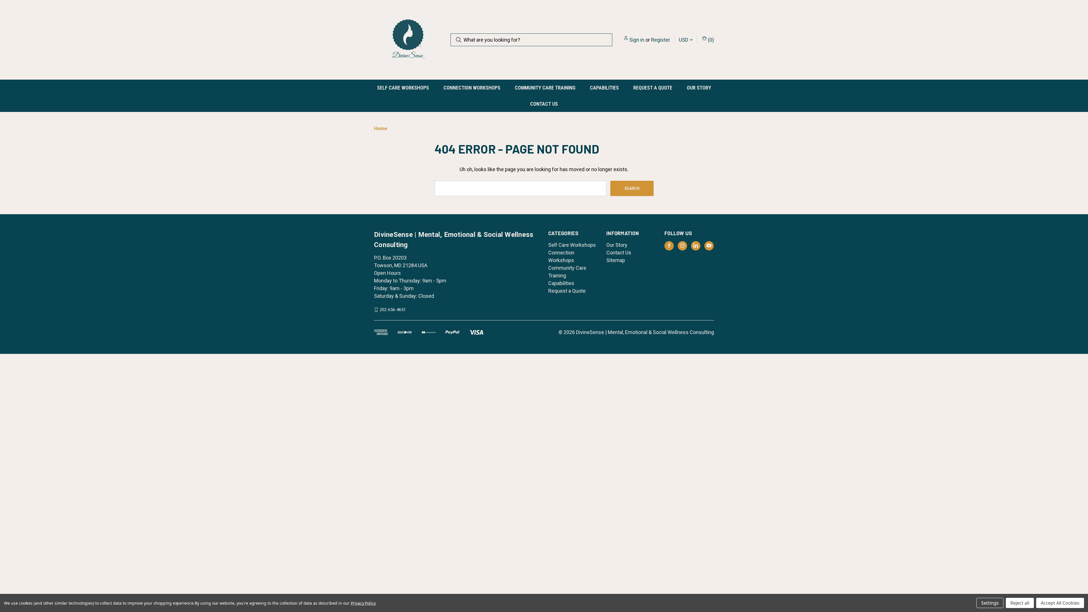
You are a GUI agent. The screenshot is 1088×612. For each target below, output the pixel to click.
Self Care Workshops (403, 88)
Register (660, 40)
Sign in (636, 40)
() (710, 40)
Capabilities (604, 88)
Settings (990, 603)
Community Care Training (545, 88)
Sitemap (615, 260)
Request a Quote (652, 88)
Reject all (1019, 603)
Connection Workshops (471, 88)
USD (684, 40)
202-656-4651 (393, 309)
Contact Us (544, 104)
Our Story (699, 88)
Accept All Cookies (1060, 603)
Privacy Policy (363, 603)
